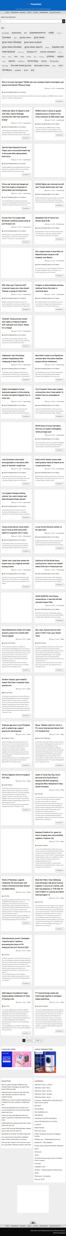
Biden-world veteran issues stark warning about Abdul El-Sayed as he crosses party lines (49, 462)
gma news (39, 37)
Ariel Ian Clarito (7, 692)
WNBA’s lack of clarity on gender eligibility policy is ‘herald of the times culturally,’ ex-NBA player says (49, 114)
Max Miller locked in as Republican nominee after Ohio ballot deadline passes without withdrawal (49, 358)
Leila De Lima (21, 52)
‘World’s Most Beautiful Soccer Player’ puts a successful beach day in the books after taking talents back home (16, 1110)
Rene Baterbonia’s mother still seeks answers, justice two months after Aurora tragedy (16, 633)
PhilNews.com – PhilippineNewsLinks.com (47, 1139)
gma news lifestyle (11, 42)
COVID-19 (59, 33)
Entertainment (44, 12)
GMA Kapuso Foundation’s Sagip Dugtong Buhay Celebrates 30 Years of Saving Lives (16, 996)
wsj (32, 70)
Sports (29, 12)
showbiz (4, 61)
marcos (60, 52)
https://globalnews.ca (41, 1112)
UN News (7, 70)
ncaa (22, 57)
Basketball (16, 33)
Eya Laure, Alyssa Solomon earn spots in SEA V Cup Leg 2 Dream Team (48, 633)
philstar (50, 56)
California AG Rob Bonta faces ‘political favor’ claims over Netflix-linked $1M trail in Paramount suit (49, 564)
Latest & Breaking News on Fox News (14, 92)
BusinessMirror (39, 1109)
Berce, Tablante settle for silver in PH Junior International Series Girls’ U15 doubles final (49, 728)
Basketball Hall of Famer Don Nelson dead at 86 (16, 1134)
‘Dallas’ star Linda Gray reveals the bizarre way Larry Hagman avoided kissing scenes (15, 564)
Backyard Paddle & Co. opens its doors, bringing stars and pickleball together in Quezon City (49, 835)
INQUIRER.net (39, 1115)
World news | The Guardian (43, 1176)
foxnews (6, 37)
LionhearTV (38, 1124)
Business (23, 12)
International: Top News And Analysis (46, 1118)
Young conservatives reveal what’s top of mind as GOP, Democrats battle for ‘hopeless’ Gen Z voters (15, 530)
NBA (15, 57)
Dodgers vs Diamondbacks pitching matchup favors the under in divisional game (49, 288)
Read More (59, 101)
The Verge (5, 66)
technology (33, 61)
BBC (25, 33)
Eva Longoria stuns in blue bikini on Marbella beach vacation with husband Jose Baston (49, 254)
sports (12, 61)
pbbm (35, 56)
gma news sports (33, 47)
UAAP (60, 66)
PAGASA (29, 56)
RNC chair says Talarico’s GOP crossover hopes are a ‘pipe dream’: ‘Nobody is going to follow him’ (16, 288)
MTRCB (9, 56)
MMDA (3, 56)
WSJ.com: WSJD (40, 1179)
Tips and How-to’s (55, 12)
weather (18, 70)
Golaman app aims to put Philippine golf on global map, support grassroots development (16, 728)
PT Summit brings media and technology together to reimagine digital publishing (48, 996)
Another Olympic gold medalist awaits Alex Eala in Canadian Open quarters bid (15, 682)
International (14, 12)
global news (25, 37)
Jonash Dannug (41, 643)
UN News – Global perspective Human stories (48, 1170)
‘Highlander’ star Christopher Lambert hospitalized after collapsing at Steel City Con (13, 358)
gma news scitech (33, 42)
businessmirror (38, 32)
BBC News (38, 1106)
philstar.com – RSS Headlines (43, 1142)
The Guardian (54, 61)
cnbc (51, 32)
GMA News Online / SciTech (43, 1091)
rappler (60, 56)
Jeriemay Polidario (42, 845)
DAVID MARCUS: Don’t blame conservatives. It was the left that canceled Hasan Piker (48, 599)
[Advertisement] (49, 158)
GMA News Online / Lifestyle (43, 1085)
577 (38, 1040)
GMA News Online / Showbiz (43, 1094)
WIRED (37, 1173)
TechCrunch (21, 61)
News (7, 12)
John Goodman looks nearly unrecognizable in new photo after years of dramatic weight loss (15, 462)
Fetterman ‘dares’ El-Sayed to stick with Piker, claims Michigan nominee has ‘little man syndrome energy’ (15, 1095)
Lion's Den (40, 794)
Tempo (37, 1155)
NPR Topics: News (40, 1131)
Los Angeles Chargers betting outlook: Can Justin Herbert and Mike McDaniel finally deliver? (14, 496)
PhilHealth (41, 56)
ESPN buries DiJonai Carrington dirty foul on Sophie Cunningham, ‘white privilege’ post (48, 429)
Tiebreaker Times (8, 738)
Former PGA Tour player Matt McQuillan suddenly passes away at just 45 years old (16, 221)
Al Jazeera (5, 33)
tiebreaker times (41, 65)
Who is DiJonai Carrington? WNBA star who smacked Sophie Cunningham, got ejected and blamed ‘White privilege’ (15, 1087)
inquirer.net (58, 47)
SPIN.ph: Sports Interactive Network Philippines (49, 1146)
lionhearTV (32, 52)
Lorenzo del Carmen (9, 643)
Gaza (15, 38)
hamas (47, 47)
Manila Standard (39, 1128)
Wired (26, 70)
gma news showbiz (12, 47)
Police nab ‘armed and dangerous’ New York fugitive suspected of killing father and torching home (15, 187)
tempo (44, 61)
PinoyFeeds (36, 4)
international (8, 51)
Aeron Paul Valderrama (43, 738)
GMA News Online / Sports (43, 1097)
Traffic (54, 65)
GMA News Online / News (42, 1088)
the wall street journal (21, 65)
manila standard (47, 52)
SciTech (35, 12)
